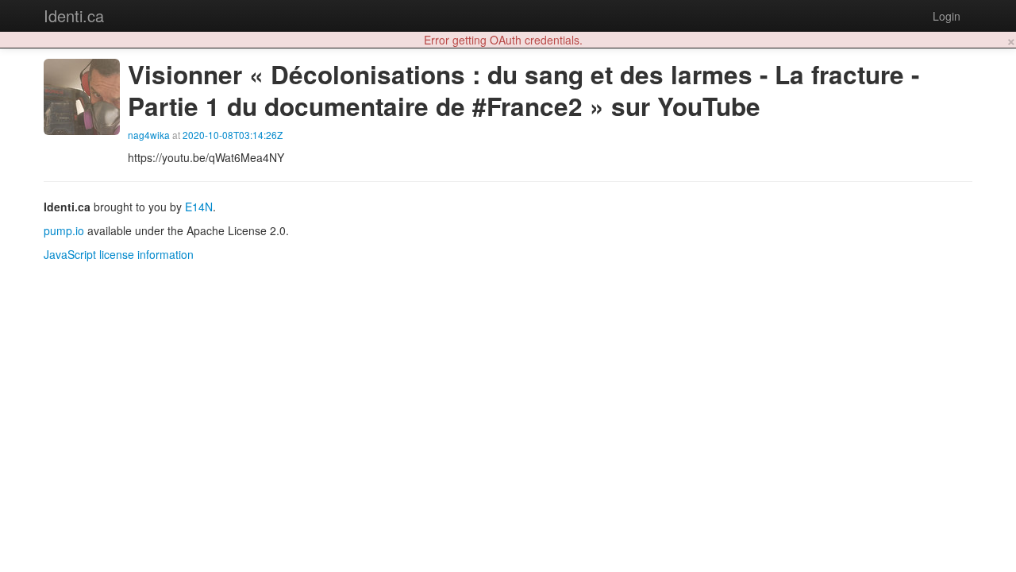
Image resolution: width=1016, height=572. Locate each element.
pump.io (64, 230)
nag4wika (149, 134)
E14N (199, 206)
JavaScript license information (119, 254)
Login (946, 16)
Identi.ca (74, 15)
